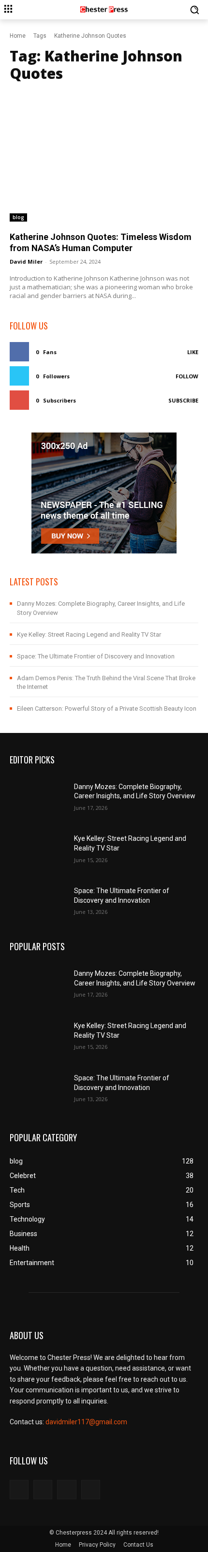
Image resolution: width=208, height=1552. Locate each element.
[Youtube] (90, 1489)
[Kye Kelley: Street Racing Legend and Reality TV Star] (38, 848)
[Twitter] (66, 1489)
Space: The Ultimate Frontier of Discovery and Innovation (96, 656)
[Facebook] (19, 1489)
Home (18, 35)
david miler (26, 261)
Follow (187, 376)
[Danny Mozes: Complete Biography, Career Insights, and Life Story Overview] (38, 796)
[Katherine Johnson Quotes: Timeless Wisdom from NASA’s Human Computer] (104, 156)
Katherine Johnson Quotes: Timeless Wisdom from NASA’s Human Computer (101, 242)
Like (192, 352)
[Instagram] (42, 1489)
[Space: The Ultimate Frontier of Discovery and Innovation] (38, 900)
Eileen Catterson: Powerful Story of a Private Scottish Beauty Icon (106, 708)
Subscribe (183, 400)
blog (18, 217)
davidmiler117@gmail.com (86, 1422)
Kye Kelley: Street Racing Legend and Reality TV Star (89, 634)
